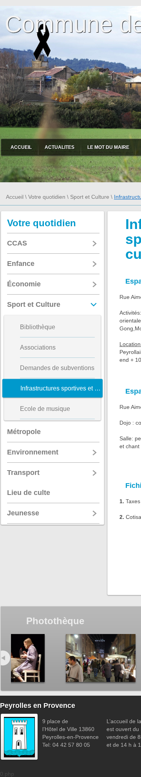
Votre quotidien (46, 197)
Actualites (59, 147)
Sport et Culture (89, 197)
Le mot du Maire (108, 147)
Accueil (21, 147)
